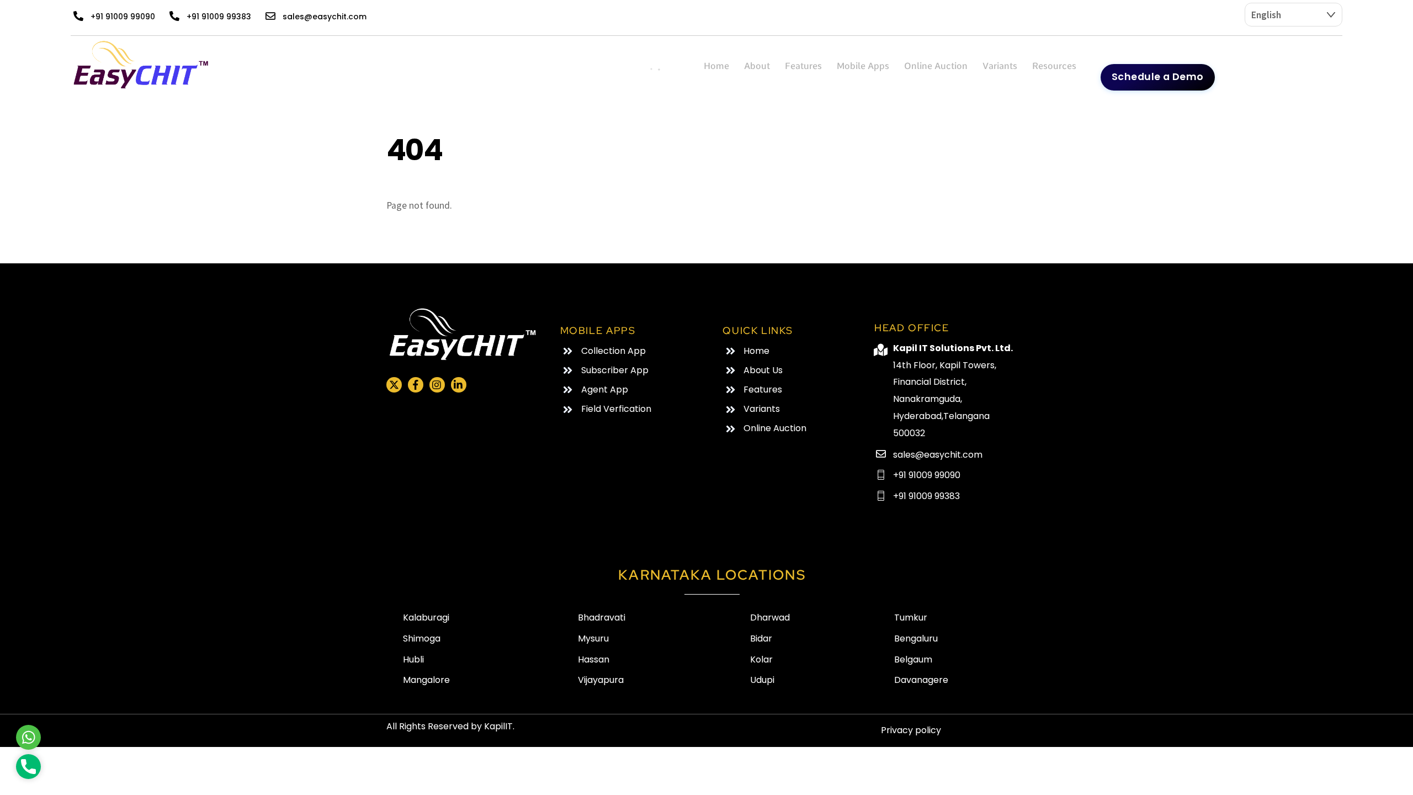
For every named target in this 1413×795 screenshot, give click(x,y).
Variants (999, 66)
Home (716, 66)
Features (803, 66)
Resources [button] (1054, 66)
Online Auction (936, 66)
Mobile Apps (863, 66)
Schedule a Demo (1158, 76)
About (757, 66)
